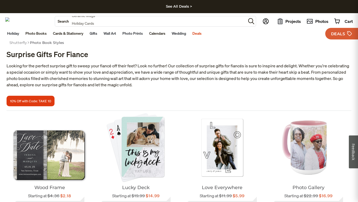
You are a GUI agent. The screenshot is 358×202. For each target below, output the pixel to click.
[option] (18, 42)
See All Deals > (179, 6)
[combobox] (151, 21)
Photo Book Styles (47, 43)
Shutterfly (18, 43)
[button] (251, 21)
